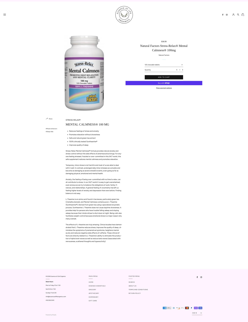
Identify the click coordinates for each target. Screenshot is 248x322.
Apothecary (94, 293)
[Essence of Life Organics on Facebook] (223, 15)
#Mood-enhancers (51, 129)
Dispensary (93, 297)
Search (132, 282)
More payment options (164, 88)
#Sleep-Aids (49, 131)
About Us (132, 286)
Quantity (148, 70)
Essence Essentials (97, 286)
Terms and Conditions (138, 289)
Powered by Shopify (51, 315)
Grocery (92, 289)
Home (91, 282)
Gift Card (93, 301)
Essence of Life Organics (58, 276)
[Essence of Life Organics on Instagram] (227, 15)
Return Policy (135, 293)
